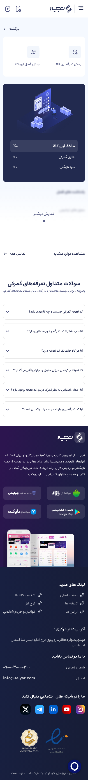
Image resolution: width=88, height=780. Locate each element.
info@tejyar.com (19, 678)
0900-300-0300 (16, 667)
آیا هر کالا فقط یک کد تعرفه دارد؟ (62, 350)
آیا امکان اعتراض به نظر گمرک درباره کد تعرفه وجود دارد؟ (47, 389)
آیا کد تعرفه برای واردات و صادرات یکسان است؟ (52, 409)
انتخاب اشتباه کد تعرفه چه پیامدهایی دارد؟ (55, 331)
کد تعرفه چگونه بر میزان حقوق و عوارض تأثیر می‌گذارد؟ (48, 370)
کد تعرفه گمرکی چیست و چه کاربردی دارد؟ (56, 311)
